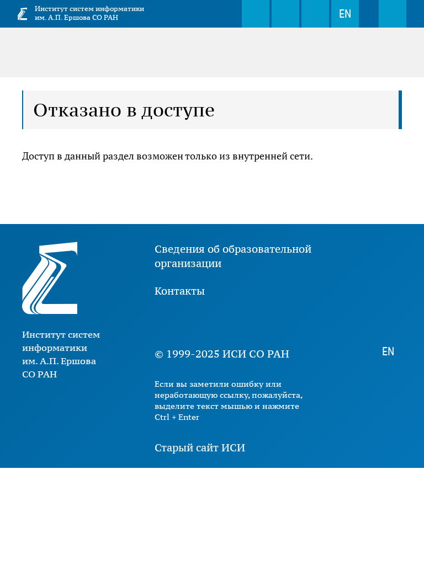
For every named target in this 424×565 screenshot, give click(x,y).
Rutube (265, 322)
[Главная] (22, 14)
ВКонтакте (166, 322)
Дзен (232, 322)
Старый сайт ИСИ (200, 447)
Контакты (180, 290)
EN (345, 13)
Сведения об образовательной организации (233, 256)
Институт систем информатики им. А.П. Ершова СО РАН (89, 13)
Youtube (199, 322)
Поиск (255, 14)
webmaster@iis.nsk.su (285, 14)
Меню (392, 14)
